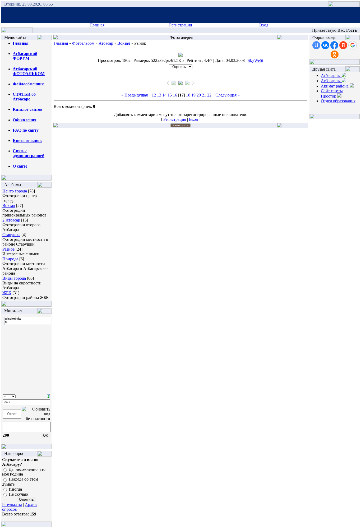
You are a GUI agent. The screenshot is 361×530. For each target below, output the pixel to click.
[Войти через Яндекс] (343, 45)
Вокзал (8, 205)
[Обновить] (48, 396)
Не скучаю (18, 494)
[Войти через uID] (316, 45)
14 (164, 95)
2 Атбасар (11, 220)
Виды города (14, 278)
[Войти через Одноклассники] (335, 54)
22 (209, 95)
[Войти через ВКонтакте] (325, 45)
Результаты (12, 504)
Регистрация (180, 25)
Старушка (11, 234)
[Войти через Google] (352, 45)
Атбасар (106, 43)
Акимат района (335, 86)
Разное (8, 249)
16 (175, 95)
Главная (97, 25)
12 (154, 95)
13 (159, 95)
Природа (10, 259)
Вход (263, 25)
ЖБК (6, 293)
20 (199, 95)
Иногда (15, 489)
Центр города (14, 191)
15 (170, 95)
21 (204, 95)
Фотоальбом (83, 43)
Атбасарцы (331, 75)
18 (188, 95)
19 (193, 95)
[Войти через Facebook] (334, 45)
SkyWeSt (255, 60)
